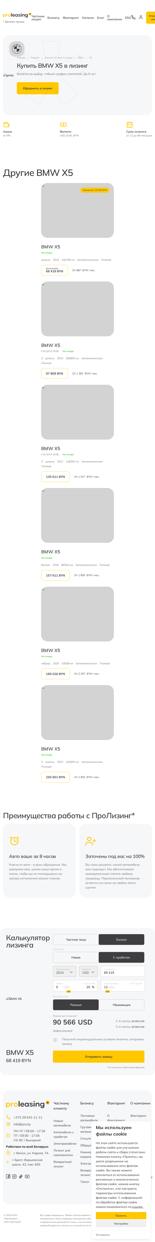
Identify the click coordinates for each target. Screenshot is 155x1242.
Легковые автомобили (89, 1118)
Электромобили (65, 1143)
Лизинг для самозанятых (63, 1152)
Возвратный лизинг (62, 1164)
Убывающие (121, 1005)
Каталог (88, 18)
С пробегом (121, 957)
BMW (81, 57)
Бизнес (121, 939)
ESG (128, 18)
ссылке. (137, 1207)
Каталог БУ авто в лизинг (59, 57)
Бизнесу (53, 18)
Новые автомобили (62, 1123)
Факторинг (71, 18)
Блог (100, 18)
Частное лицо (76, 939)
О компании (114, 17)
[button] (146, 860)
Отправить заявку (98, 1056)
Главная (21, 57)
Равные (76, 1005)
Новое (76, 957)
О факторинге (116, 1118)
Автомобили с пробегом (63, 1134)
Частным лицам (37, 17)
